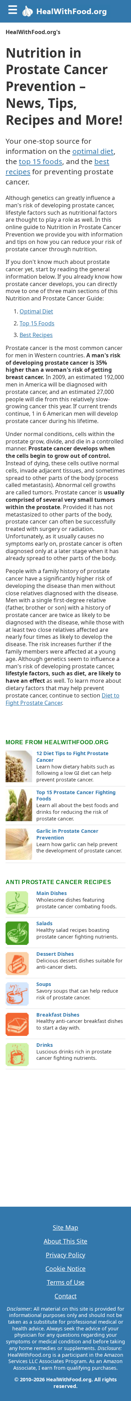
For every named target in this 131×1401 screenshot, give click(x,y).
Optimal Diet (36, 311)
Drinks (44, 1045)
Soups (43, 984)
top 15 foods (40, 161)
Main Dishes (51, 893)
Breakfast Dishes (57, 1014)
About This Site (65, 1241)
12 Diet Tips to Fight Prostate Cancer (72, 756)
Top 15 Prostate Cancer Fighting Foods (76, 795)
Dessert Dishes (55, 954)
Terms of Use (66, 1282)
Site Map (65, 1228)
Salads (44, 923)
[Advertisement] (65, 1135)
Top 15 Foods (37, 323)
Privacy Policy (65, 1255)
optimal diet (93, 151)
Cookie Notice (65, 1269)
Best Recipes (36, 335)
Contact (65, 1296)
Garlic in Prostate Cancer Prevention (67, 834)
